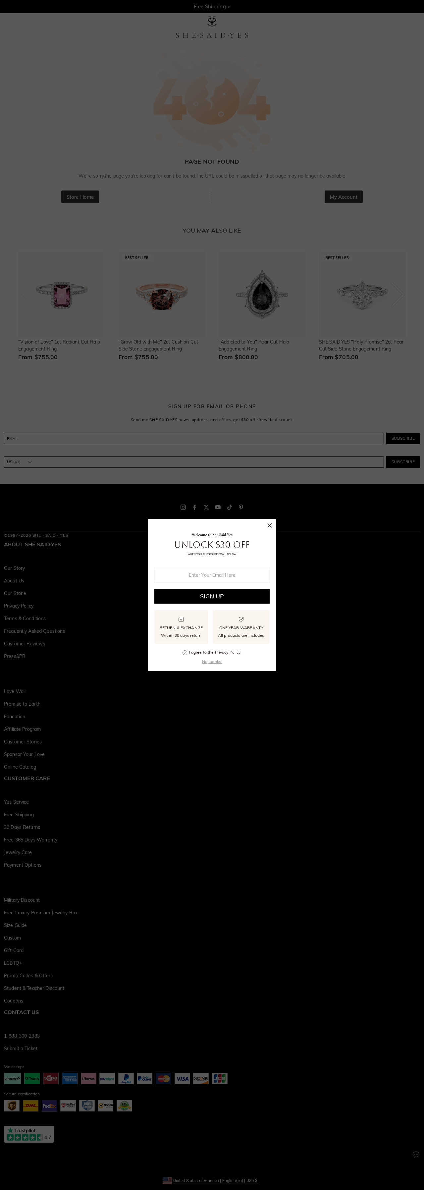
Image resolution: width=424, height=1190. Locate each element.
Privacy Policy (228, 652)
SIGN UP (212, 596)
